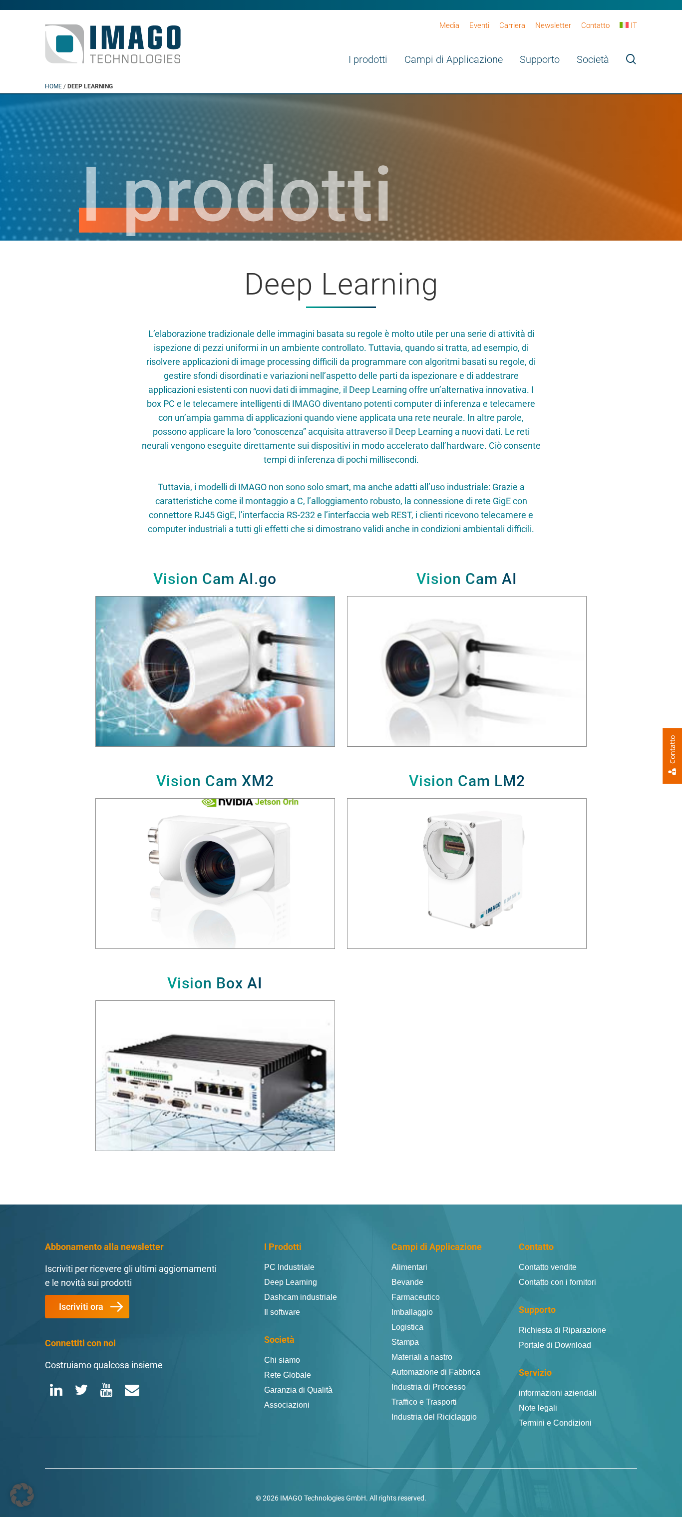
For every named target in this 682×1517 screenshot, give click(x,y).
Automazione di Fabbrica (435, 1372)
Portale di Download (555, 1345)
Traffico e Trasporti (424, 1402)
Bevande (407, 1282)
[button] (87, 1306)
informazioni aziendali (558, 1393)
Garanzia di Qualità (298, 1390)
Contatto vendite (548, 1267)
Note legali (538, 1408)
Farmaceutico (415, 1297)
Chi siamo (282, 1360)
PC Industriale (289, 1267)
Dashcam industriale (300, 1297)
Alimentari (409, 1267)
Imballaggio (412, 1312)
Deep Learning (290, 1282)
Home (53, 86)
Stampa (405, 1342)
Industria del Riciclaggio (434, 1417)
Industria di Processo (428, 1387)
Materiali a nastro (421, 1357)
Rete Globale (287, 1375)
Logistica (407, 1327)
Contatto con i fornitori (557, 1282)
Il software (282, 1312)
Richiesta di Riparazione (562, 1330)
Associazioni (287, 1405)
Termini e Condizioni (555, 1423)
